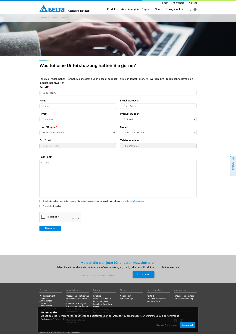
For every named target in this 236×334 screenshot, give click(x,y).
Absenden (50, 228)
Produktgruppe (129, 113)
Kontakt (64, 18)
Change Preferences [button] (166, 325)
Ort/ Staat (45, 140)
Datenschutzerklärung (134, 201)
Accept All (187, 325)
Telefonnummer (129, 140)
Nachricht (45, 156)
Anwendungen (130, 9)
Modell (124, 127)
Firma (43, 113)
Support (147, 9)
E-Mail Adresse (129, 100)
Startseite (43, 18)
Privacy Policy (62, 319)
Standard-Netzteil (79, 10)
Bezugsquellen (175, 9)
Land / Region (48, 127)
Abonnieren (143, 274)
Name (43, 100)
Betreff (44, 87)
